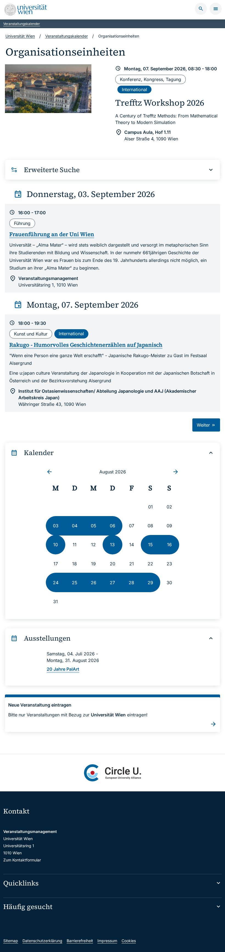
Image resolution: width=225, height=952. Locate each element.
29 (150, 582)
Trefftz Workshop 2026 (159, 102)
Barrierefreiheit (80, 940)
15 (150, 544)
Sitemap (10, 940)
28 (131, 582)
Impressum (107, 940)
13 (112, 544)
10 (55, 544)
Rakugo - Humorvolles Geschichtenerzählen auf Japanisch (85, 345)
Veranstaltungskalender (21, 24)
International (134, 89)
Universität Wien (20, 36)
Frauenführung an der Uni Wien (51, 234)
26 (93, 582)
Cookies (129, 940)
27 (112, 582)
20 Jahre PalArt (63, 669)
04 (74, 525)
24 (55, 582)
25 (74, 582)
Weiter (204, 425)
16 (169, 544)
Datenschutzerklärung (42, 940)
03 (55, 525)
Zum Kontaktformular (22, 860)
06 (112, 525)
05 (93, 525)
